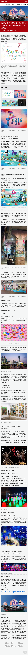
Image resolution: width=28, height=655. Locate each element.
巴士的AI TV (7, 4)
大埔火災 (17, 4)
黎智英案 (23, 4)
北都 (13, 4)
